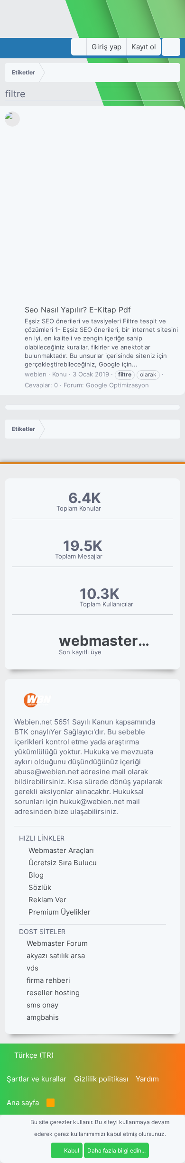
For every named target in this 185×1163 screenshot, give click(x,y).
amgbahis (43, 1017)
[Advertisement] (92, 207)
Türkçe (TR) (33, 1055)
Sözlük (39, 887)
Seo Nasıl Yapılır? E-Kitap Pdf (78, 309)
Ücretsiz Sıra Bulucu (62, 862)
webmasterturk (106, 641)
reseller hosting (53, 992)
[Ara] (171, 47)
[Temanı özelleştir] (78, 46)
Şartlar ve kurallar (36, 1078)
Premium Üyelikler (59, 911)
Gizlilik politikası (101, 1078)
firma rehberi (48, 980)
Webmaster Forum (57, 943)
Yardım (147, 1078)
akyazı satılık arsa (56, 955)
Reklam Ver (46, 899)
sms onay (42, 1004)
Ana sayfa (23, 1102)
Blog (35, 874)
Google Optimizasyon (117, 385)
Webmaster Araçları (60, 850)
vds (32, 967)
